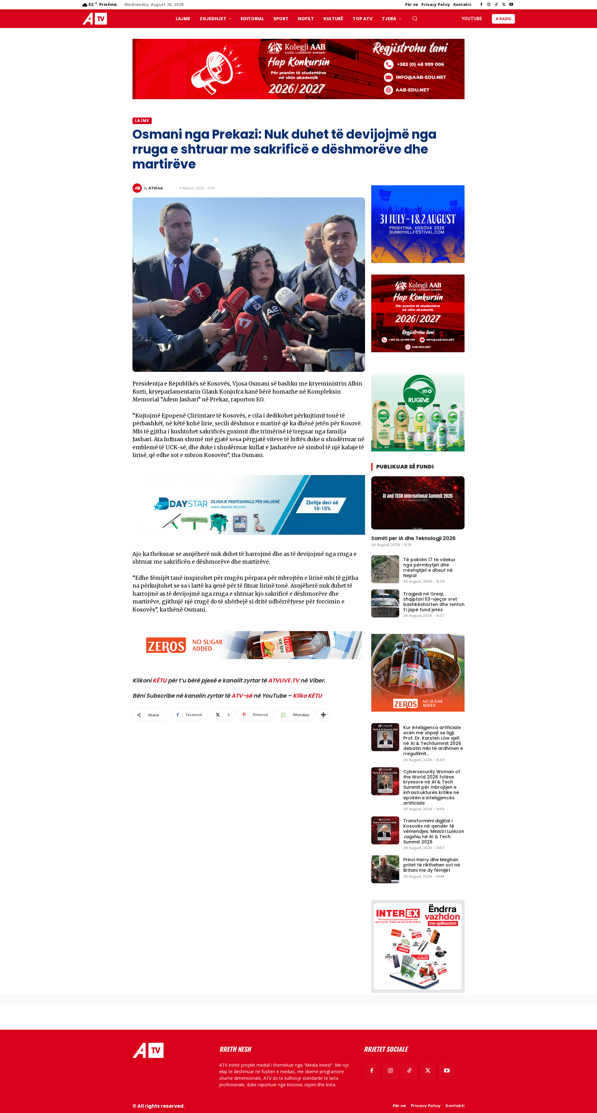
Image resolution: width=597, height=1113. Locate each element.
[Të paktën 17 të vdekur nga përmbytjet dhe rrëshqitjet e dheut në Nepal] (385, 569)
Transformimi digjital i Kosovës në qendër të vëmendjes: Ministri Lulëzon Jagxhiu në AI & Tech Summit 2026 (433, 831)
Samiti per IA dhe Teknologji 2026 (413, 538)
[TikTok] (496, 4)
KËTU (160, 680)
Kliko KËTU (307, 696)
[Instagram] (489, 4)
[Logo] (96, 19)
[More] (323, 715)
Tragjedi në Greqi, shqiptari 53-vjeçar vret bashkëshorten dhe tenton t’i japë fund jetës (434, 601)
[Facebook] (481, 4)
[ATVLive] (138, 188)
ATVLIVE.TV (283, 680)
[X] (503, 4)
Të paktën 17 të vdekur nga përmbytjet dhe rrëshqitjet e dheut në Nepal (429, 567)
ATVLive (156, 188)
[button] (415, 18)
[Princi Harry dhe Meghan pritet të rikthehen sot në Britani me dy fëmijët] (385, 869)
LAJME (142, 120)
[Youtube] (511, 4)
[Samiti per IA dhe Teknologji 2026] (418, 502)
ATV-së (241, 696)
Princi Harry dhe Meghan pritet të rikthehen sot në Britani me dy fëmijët (431, 865)
